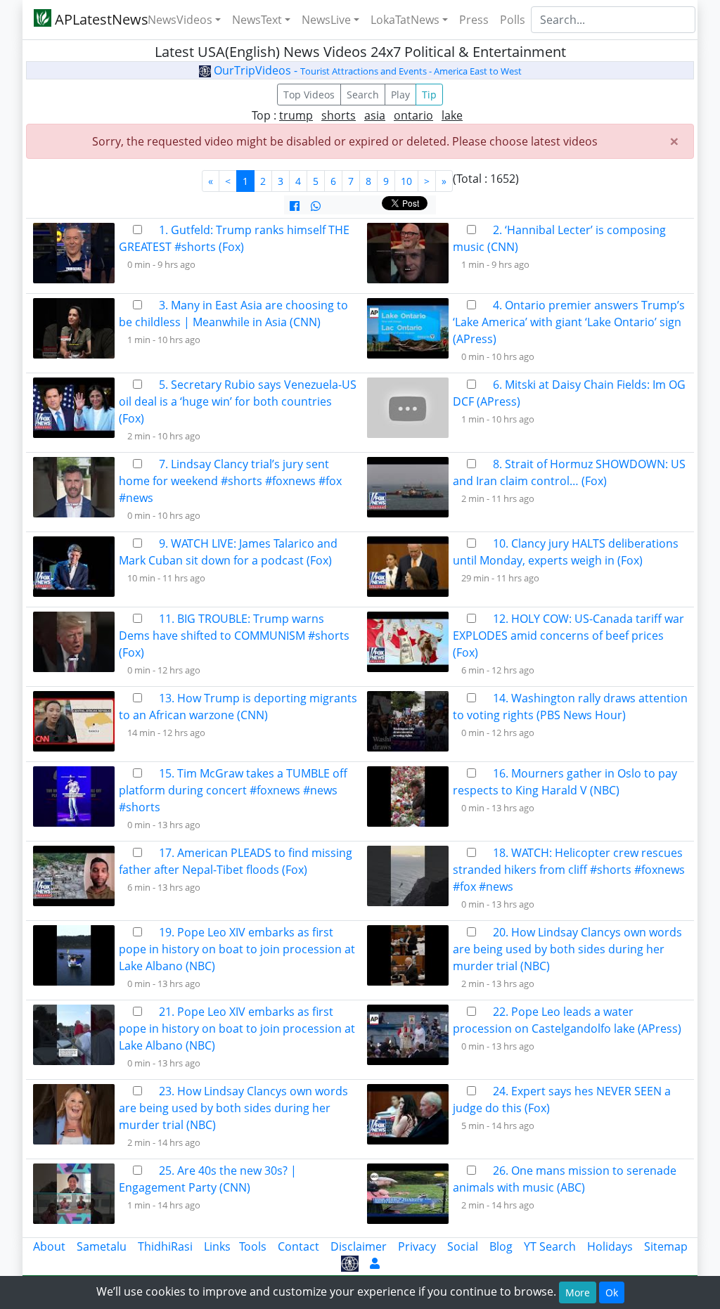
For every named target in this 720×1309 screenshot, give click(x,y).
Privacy (417, 1246)
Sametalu (102, 1246)
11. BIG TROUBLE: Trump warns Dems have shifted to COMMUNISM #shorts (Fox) (234, 635)
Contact (298, 1246)
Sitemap (666, 1246)
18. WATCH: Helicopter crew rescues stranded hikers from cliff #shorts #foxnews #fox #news (569, 869)
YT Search (550, 1246)
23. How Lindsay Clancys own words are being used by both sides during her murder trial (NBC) (233, 1108)
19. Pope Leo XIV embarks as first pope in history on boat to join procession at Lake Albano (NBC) (237, 949)
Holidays (610, 1246)
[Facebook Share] (295, 206)
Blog (501, 1246)
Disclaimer (358, 1246)
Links (217, 1246)
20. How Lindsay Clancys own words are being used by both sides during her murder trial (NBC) (567, 949)
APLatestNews (91, 19)
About (49, 1246)
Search (363, 94)
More (577, 1292)
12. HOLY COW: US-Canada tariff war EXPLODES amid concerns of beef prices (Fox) (568, 635)
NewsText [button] (257, 19)
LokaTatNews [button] (405, 19)
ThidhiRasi (165, 1246)
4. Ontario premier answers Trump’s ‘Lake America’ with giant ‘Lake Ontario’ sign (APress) (569, 322)
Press (474, 19)
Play (400, 94)
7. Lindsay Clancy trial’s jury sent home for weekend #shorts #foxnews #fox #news (230, 480)
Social (462, 1246)
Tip (429, 94)
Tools (252, 1246)
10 (406, 181)
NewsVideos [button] (180, 19)
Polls (512, 19)
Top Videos (309, 94)
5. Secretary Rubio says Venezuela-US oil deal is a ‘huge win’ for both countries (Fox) (237, 401)
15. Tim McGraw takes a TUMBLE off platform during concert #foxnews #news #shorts (233, 790)
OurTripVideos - (366, 70)
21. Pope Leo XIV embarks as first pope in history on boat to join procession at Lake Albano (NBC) (237, 1028)
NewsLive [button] (326, 19)
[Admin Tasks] (375, 1263)
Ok (611, 1292)
